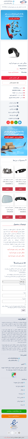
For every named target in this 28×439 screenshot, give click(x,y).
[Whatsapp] (16, 122)
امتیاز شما (23, 279)
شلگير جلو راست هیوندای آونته (16, 256)
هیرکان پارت (7, 437)
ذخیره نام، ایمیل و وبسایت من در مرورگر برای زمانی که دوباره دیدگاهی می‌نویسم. (14, 307)
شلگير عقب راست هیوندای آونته (15, 249)
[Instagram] (8, 122)
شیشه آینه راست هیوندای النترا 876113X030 (9, 209)
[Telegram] (20, 122)
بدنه (23, 7)
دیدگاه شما (22, 284)
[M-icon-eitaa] (12, 122)
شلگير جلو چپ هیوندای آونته (16, 252)
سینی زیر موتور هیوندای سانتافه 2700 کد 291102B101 (20, 209)
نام (25, 293)
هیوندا (9, 72)
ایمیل (24, 298)
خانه (25, 7)
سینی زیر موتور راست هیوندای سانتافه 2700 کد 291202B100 (20, 181)
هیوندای (15, 231)
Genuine (16, 72)
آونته (13, 72)
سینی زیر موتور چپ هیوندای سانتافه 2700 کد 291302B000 (8, 181)
